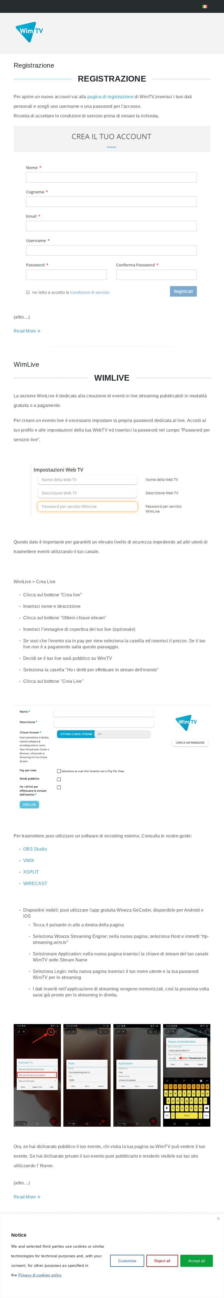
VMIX (28, 860)
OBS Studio (35, 849)
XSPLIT (31, 872)
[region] (112, 1256)
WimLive (26, 364)
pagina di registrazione (110, 96)
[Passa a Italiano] (205, 6)
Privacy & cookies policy (39, 1275)
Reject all (162, 1261)
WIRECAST (35, 883)
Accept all (196, 1261)
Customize (127, 1261)
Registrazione (34, 65)
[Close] (218, 1218)
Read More (25, 331)
